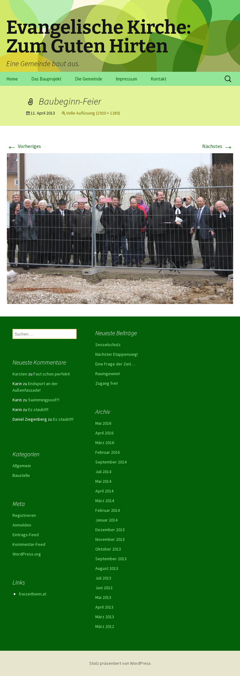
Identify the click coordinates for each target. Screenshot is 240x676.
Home (12, 79)
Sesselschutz (108, 344)
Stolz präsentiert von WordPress (120, 663)
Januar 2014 (106, 520)
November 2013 (110, 539)
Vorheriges (24, 146)
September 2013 (111, 558)
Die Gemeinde (88, 79)
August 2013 (106, 568)
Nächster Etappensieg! (116, 354)
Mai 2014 (103, 481)
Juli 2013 (103, 578)
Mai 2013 (103, 597)
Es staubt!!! (38, 409)
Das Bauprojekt (46, 79)
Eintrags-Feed (25, 534)
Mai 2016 (103, 423)
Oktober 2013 (108, 549)
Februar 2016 (107, 452)
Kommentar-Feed (28, 544)
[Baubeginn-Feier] (120, 228)
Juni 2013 (103, 587)
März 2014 (104, 500)
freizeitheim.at (32, 594)
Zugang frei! (106, 383)
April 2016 (104, 433)
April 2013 (104, 607)
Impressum (126, 79)
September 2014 (111, 462)
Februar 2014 (107, 510)
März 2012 (104, 626)
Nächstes (217, 146)
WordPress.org (26, 554)
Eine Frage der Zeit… (115, 364)
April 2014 (104, 491)
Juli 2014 (103, 471)
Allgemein (21, 465)
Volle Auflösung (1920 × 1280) (93, 113)
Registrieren (24, 515)
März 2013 (104, 617)
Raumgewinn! (107, 373)
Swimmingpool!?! (43, 400)
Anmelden (21, 525)
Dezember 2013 (110, 529)
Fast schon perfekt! (51, 374)
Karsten (19, 374)
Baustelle (21, 475)
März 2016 (104, 442)
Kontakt (159, 79)
